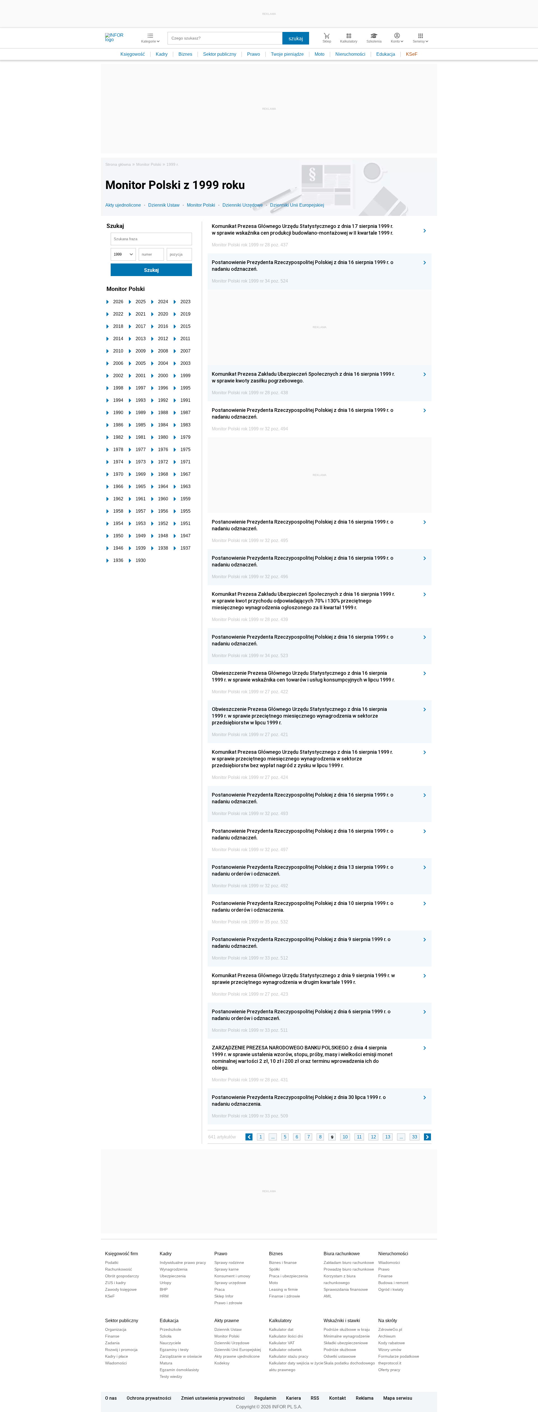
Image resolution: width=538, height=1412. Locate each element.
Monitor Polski (148, 164)
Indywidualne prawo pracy (183, 1262)
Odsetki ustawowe (340, 1356)
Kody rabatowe (391, 1343)
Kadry (162, 54)
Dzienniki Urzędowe (242, 205)
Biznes (185, 54)
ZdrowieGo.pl (390, 1329)
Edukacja (385, 54)
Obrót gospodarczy (122, 1276)
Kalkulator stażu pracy (288, 1356)
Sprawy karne (226, 1269)
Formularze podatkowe (398, 1356)
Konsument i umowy (232, 1276)
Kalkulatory (280, 1320)
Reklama (365, 1398)
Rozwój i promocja (121, 1349)
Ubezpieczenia (173, 1276)
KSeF (412, 54)
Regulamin (265, 1398)
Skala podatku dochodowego (349, 1363)
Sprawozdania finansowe (346, 1289)
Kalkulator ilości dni (286, 1336)
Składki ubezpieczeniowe (346, 1343)
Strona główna (118, 164)
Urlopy (165, 1282)
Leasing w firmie (283, 1289)
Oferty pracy (389, 1369)
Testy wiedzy (171, 1376)
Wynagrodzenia (173, 1269)
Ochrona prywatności (149, 1398)
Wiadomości (389, 1262)
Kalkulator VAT (282, 1343)
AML (328, 1296)
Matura (166, 1363)
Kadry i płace (116, 1356)
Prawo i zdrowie (228, 1303)
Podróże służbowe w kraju (347, 1329)
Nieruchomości (350, 54)
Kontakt (337, 1398)
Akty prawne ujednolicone (237, 1356)
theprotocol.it (389, 1363)
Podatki (111, 1262)
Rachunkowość (118, 1269)
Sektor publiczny (219, 54)
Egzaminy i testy (174, 1349)
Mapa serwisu (397, 1398)
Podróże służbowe (340, 1349)
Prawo (253, 54)
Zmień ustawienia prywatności (213, 1398)
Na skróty (387, 1320)
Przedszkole (170, 1329)
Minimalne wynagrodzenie (347, 1336)
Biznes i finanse (283, 1262)
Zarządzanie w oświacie (181, 1356)
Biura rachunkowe (342, 1253)
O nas (111, 1398)
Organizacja (115, 1329)
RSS (315, 1398)
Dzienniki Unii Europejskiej (297, 205)
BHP (164, 1289)
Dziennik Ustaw (164, 205)
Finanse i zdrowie (284, 1296)
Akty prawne (226, 1320)
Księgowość (132, 54)
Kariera (293, 1398)
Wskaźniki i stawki (342, 1320)
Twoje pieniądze (287, 54)
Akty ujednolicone (123, 205)
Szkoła (165, 1336)
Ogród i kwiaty (391, 1289)
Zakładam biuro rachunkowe (349, 1262)
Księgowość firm (121, 1253)
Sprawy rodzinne (229, 1262)
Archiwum (387, 1336)
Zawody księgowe (121, 1289)
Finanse (385, 1276)
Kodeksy (221, 1363)
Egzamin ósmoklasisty (179, 1369)
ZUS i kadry (115, 1282)
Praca (219, 1289)
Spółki (274, 1269)
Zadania (112, 1343)
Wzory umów (389, 1349)
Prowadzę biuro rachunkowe (349, 1269)
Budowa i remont (393, 1282)
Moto (319, 54)
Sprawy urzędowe (230, 1282)
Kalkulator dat (281, 1329)
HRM (164, 1296)
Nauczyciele (170, 1343)
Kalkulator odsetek (285, 1349)
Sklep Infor (223, 1296)
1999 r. (172, 164)
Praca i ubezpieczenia (288, 1276)
